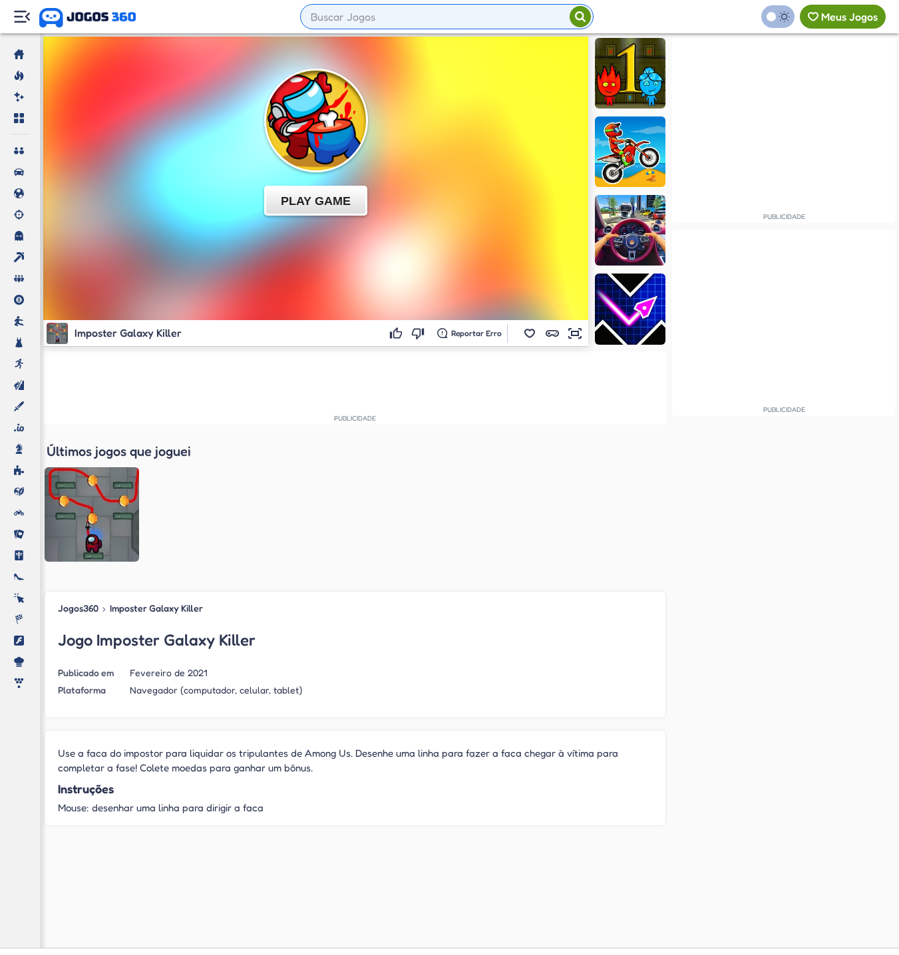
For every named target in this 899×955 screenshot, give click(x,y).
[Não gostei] (420, 333)
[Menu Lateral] (22, 17)
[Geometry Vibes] (630, 308)
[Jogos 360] (87, 18)
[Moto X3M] (630, 151)
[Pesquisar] (580, 16)
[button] (530, 333)
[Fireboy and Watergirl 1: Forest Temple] (630, 73)
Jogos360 (78, 608)
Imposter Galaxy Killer (156, 608)
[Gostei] (398, 333)
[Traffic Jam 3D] (630, 230)
